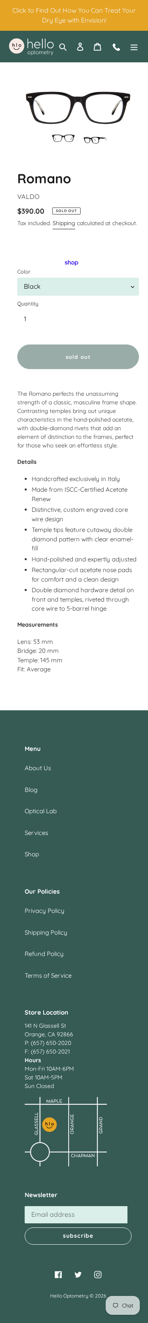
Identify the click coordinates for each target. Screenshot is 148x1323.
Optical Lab (41, 811)
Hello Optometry (69, 1296)
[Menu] (134, 46)
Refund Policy (44, 954)
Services (36, 833)
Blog (31, 790)
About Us (38, 768)
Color (23, 271)
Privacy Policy (45, 911)
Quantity (27, 303)
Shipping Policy (46, 932)
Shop (32, 854)
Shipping (64, 223)
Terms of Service (48, 975)
